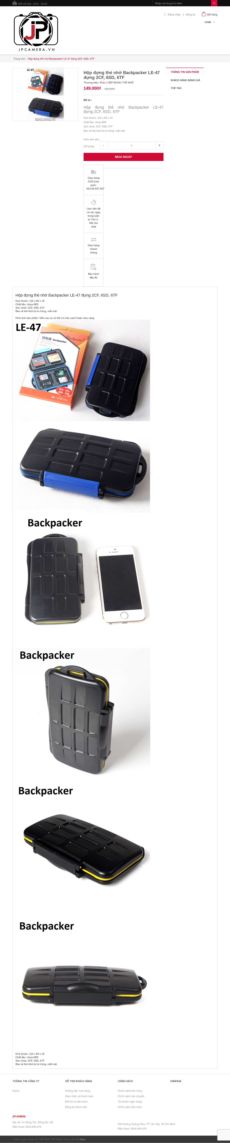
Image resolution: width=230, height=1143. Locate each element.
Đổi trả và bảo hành (76, 1101)
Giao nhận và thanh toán (79, 1096)
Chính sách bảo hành (130, 1107)
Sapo (83, 1139)
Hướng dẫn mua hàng (77, 1090)
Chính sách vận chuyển (131, 1096)
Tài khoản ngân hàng (130, 1101)
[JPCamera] (36, 31)
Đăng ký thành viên (76, 1107)
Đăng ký (190, 14)
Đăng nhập (174, 14)
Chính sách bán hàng (130, 1090)
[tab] (185, 72)
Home (16, 1090)
